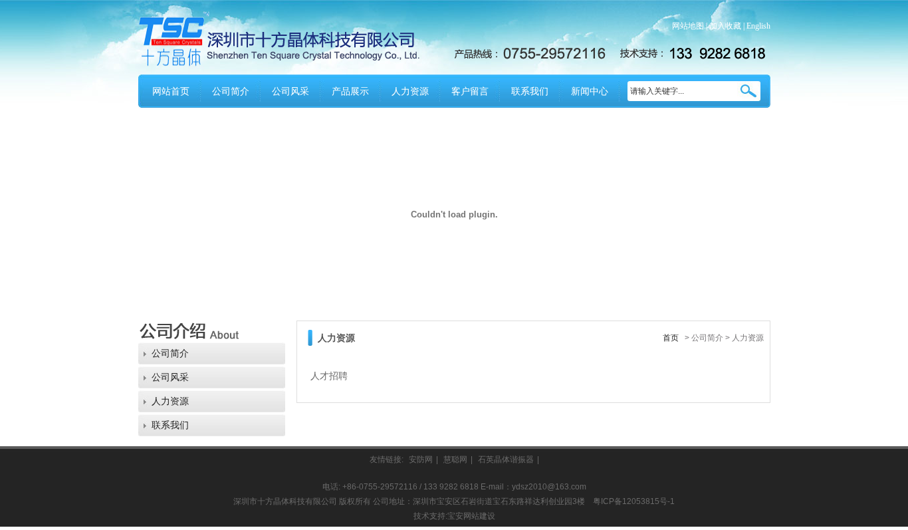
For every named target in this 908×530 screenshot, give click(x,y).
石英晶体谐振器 (506, 459)
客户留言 (470, 91)
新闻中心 (589, 91)
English (758, 26)
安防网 (421, 459)
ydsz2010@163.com (549, 486)
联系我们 (529, 91)
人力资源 (410, 91)
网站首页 (170, 91)
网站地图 (688, 26)
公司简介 (230, 91)
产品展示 (350, 91)
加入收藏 (725, 26)
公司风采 (290, 91)
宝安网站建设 (471, 516)
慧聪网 (455, 459)
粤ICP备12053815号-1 (634, 501)
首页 (671, 337)
